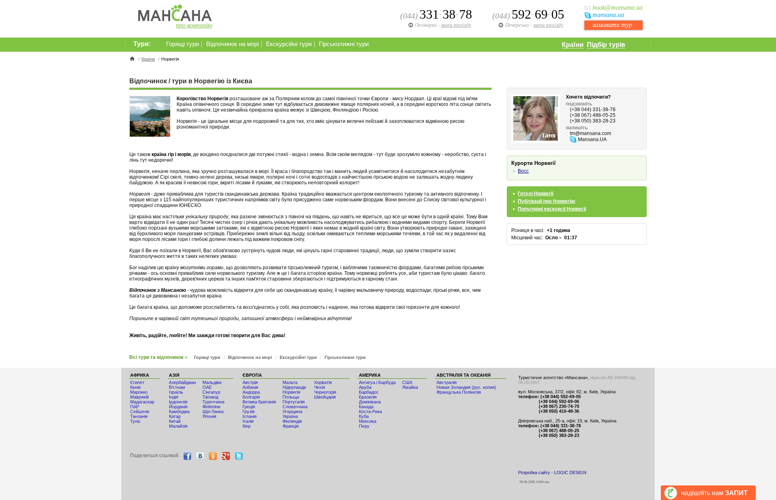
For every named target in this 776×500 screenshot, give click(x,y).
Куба (364, 416)
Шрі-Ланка (213, 411)
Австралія (446, 382)
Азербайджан (182, 382)
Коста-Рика (370, 411)
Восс (523, 171)
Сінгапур (211, 392)
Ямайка (410, 387)
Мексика (367, 421)
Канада (366, 406)
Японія (209, 416)
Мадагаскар (142, 401)
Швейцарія (325, 397)
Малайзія (178, 426)
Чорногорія (325, 392)
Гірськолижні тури (344, 44)
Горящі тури (182, 44)
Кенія (135, 387)
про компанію (194, 25)
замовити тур (612, 24)
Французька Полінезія (458, 392)
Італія (248, 421)
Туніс (135, 421)
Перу (364, 426)
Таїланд (210, 397)
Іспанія (249, 416)
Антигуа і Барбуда (377, 382)
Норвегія (291, 392)
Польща (291, 397)
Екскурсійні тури (289, 44)
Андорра (251, 392)
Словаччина (295, 406)
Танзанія (139, 416)
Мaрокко (139, 392)
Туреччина (213, 401)
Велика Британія (259, 401)
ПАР (134, 406)
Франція (291, 426)
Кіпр (246, 426)
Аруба (365, 387)
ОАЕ (207, 387)
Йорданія (178, 406)
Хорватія (323, 382)
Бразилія (368, 397)
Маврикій (139, 397)
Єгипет (137, 382)
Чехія (319, 387)
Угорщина (292, 411)
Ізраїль (176, 392)
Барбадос (369, 392)
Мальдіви (211, 382)
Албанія (250, 387)
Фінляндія (292, 421)
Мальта (290, 382)
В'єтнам (177, 387)
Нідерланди (294, 387)
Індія (173, 397)
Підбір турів (606, 44)
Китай (175, 421)
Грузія (248, 411)
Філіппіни (211, 406)
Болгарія (251, 397)
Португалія (294, 401)
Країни (573, 44)
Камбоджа (179, 411)
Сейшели (139, 411)
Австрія (250, 382)
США (407, 382)
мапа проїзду (548, 25)
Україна (290, 416)
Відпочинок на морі (232, 44)
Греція (248, 406)
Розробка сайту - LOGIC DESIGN (552, 472)
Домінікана (370, 401)
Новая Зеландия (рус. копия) (466, 387)
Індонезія (178, 401)
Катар (175, 416)
